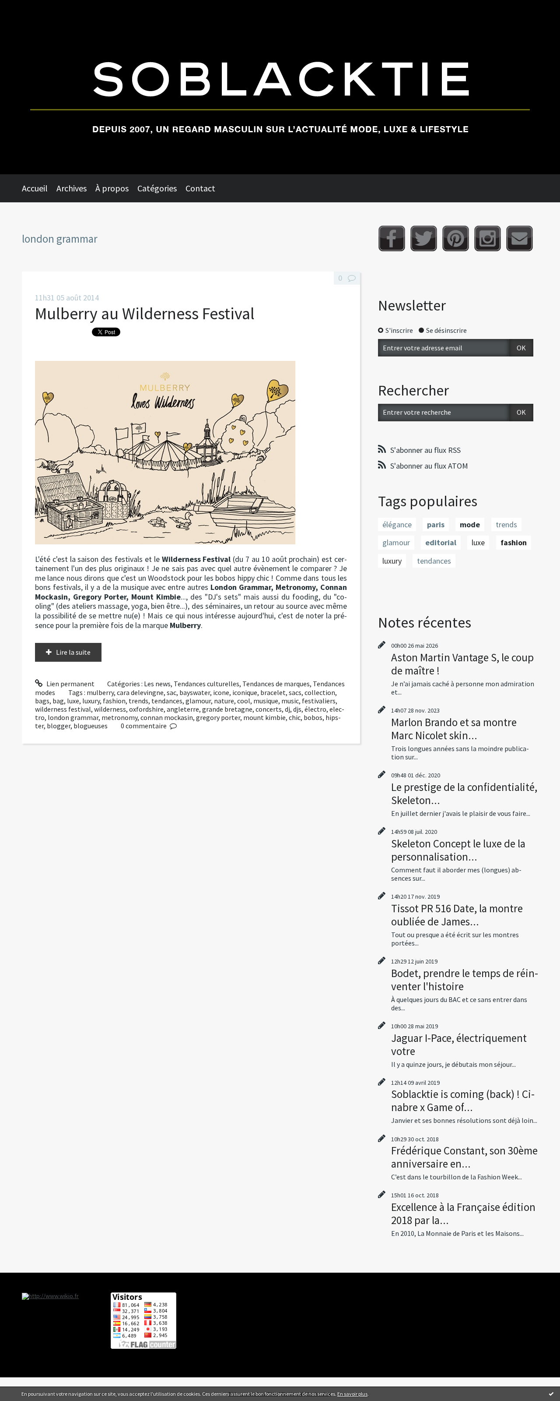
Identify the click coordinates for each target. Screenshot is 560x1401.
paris (435, 524)
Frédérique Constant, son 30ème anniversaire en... (464, 1157)
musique (265, 700)
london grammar (73, 717)
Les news (157, 683)
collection (319, 692)
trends (138, 700)
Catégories (157, 188)
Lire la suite (73, 652)
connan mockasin (166, 717)
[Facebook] (391, 238)
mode (470, 524)
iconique (244, 692)
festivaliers (319, 700)
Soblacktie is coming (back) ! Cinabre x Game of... (463, 1100)
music (290, 700)
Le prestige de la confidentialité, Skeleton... (464, 793)
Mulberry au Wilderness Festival (145, 313)
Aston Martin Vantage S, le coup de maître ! (462, 664)
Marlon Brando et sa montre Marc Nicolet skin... (454, 728)
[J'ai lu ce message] (551, 1393)
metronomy (119, 717)
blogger (58, 725)
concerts (269, 709)
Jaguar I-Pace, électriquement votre (459, 1044)
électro (315, 709)
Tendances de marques (276, 683)
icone (221, 692)
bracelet (273, 692)
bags (42, 700)
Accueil (35, 188)
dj (287, 709)
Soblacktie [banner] (280, 87)
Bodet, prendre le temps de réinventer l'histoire (464, 979)
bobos (313, 717)
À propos (112, 188)
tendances (166, 700)
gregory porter (218, 717)
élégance (397, 524)
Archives (71, 188)
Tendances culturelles (206, 683)
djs (297, 709)
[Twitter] (423, 238)
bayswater (194, 692)
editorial (440, 542)
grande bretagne (227, 709)
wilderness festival (63, 709)
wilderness (110, 709)
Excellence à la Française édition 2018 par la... (463, 1213)
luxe (73, 700)
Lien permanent (69, 683)
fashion (114, 700)
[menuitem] (39, 188)
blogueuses (91, 725)
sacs (295, 692)
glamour (198, 700)
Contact (200, 188)
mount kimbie (264, 717)
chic (295, 717)
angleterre (183, 709)
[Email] (519, 238)
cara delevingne (140, 692)
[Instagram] (487, 238)
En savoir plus (352, 1393)
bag (58, 700)
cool (243, 700)
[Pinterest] (455, 238)
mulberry (100, 692)
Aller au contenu (28, 8)
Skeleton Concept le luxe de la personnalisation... (458, 850)
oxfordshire (146, 709)
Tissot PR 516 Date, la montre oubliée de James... (457, 914)
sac (171, 692)
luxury (91, 700)
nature (224, 700)
